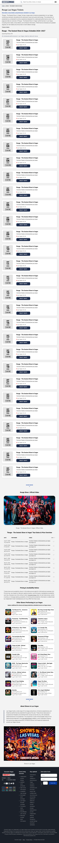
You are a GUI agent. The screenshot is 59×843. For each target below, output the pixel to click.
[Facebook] (4, 784)
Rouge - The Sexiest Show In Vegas (19, 541)
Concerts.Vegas (32, 595)
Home (3, 5)
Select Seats (23, 48)
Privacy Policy (29, 839)
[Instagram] (9, 784)
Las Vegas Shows (27, 718)
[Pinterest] (13, 784)
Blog (24, 839)
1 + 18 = (41, 783)
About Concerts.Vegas (12, 778)
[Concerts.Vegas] (9, 775)
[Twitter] (11, 784)
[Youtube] (6, 783)
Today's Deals (5, 27)
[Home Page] (8, 2)
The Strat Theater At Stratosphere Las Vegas (27, 42)
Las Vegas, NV (32, 542)
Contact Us (4, 778)
